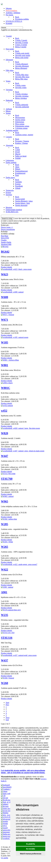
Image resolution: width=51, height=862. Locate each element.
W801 (4, 365)
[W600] (12, 292)
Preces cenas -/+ (7, 227)
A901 (4, 592)
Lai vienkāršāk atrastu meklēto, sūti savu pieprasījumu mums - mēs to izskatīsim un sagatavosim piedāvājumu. (23, 771)
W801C (5, 387)
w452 (4, 410)
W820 (4, 433)
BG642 (5, 251)
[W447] (22, 451)
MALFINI (5, 238)
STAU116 (6, 637)
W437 (4, 660)
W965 (4, 501)
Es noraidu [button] (30, 849)
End (7, 720)
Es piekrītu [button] (30, 844)
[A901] (7, 587)
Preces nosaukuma (8, 229)
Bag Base (4, 236)
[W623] (16, 269)
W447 (4, 455)
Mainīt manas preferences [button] (30, 854)
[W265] (7, 542)
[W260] (7, 678)
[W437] (19, 655)
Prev (7, 705)
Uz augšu (4, 858)
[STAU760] (8, 474)
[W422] (19, 564)
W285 (4, 524)
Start (7, 703)
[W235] (11, 610)
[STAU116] (7, 633)
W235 (4, 614)
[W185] (14, 337)
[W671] (7, 315)
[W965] (7, 496)
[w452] (7, 406)
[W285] (9, 519)
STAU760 (6, 478)
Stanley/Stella (6, 242)
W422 (4, 569)
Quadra (4, 240)
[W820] (20, 428)
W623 (4, 274)
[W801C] (7, 383)
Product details (6, 267)
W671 (4, 319)
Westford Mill (6, 244)
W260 (4, 683)
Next (7, 718)
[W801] (10, 360)
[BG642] (4, 247)
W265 (4, 546)
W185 (4, 342)
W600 (4, 297)
